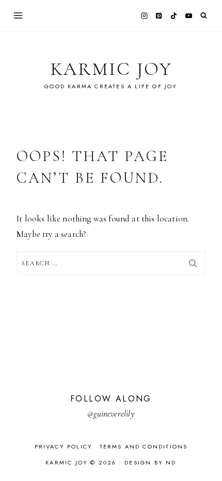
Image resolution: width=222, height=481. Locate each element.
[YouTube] (188, 15)
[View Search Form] (203, 15)
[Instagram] (144, 15)
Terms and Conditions (144, 446)
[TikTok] (174, 15)
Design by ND (150, 462)
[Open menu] (18, 15)
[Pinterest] (159, 15)
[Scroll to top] (204, 452)
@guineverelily (110, 413)
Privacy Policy (64, 446)
